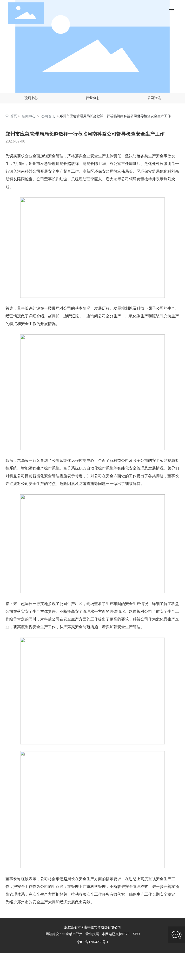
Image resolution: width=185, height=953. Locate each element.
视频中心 (31, 98)
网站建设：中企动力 (61, 934)
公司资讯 (154, 98)
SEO (136, 934)
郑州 (79, 934)
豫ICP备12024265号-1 (92, 942)
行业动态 (92, 98)
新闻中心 (28, 116)
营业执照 (92, 934)
